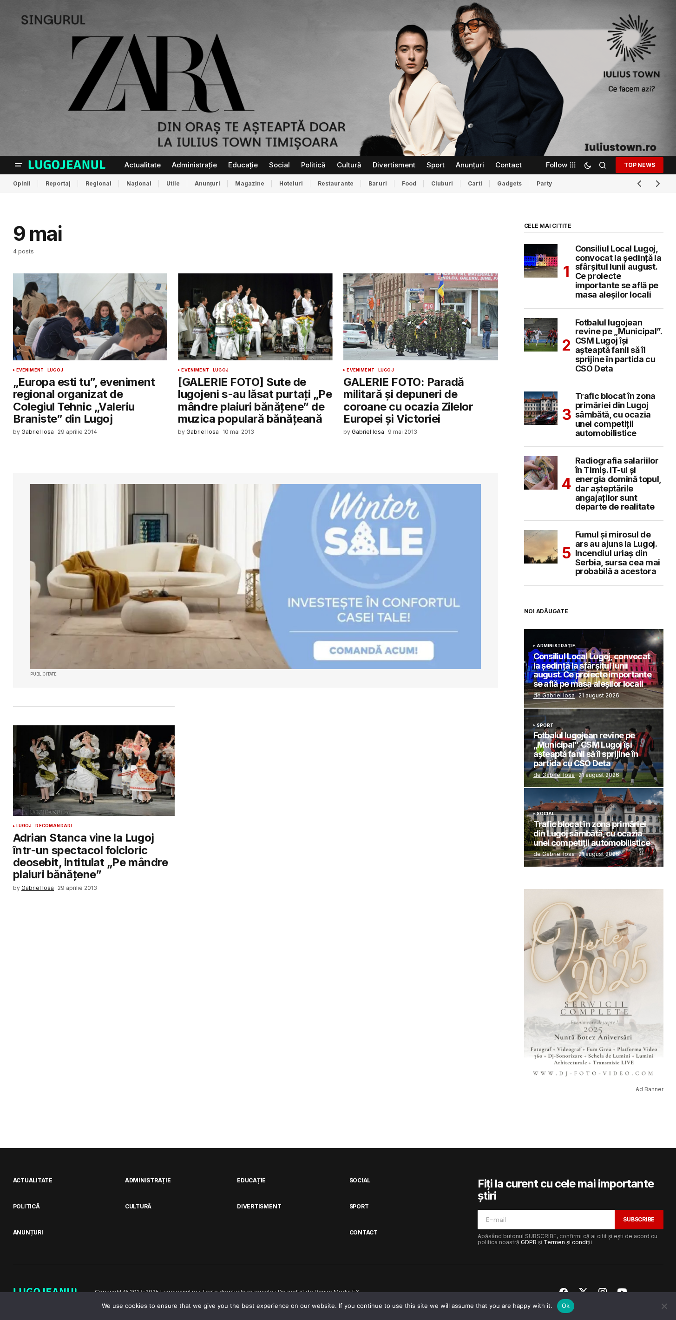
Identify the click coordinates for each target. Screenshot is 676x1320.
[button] (18, 165)
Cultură (138, 1206)
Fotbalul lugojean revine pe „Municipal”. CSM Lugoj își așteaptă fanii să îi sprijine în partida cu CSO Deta (618, 345)
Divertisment (259, 1206)
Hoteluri (291, 183)
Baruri (377, 183)
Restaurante (336, 183)
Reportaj (58, 183)
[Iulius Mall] (338, 78)
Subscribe (639, 1219)
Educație (251, 1180)
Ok (566, 1305)
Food (409, 183)
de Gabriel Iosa (554, 695)
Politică (26, 1206)
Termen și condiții (568, 1242)
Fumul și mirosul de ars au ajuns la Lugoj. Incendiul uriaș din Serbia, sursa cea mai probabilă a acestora (617, 553)
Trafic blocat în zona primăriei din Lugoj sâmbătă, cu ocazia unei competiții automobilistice (615, 414)
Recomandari (53, 825)
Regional (98, 183)
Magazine (249, 183)
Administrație (556, 645)
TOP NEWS (639, 164)
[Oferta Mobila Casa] (255, 576)
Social (546, 813)
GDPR (529, 1242)
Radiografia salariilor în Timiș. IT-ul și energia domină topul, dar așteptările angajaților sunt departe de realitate (618, 483)
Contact (363, 1232)
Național (138, 183)
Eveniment (30, 370)
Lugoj (55, 370)
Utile (173, 183)
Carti (475, 183)
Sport (545, 725)
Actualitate (33, 1180)
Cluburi (442, 183)
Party (544, 183)
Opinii (22, 183)
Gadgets (509, 183)
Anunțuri (207, 183)
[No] (664, 1306)
